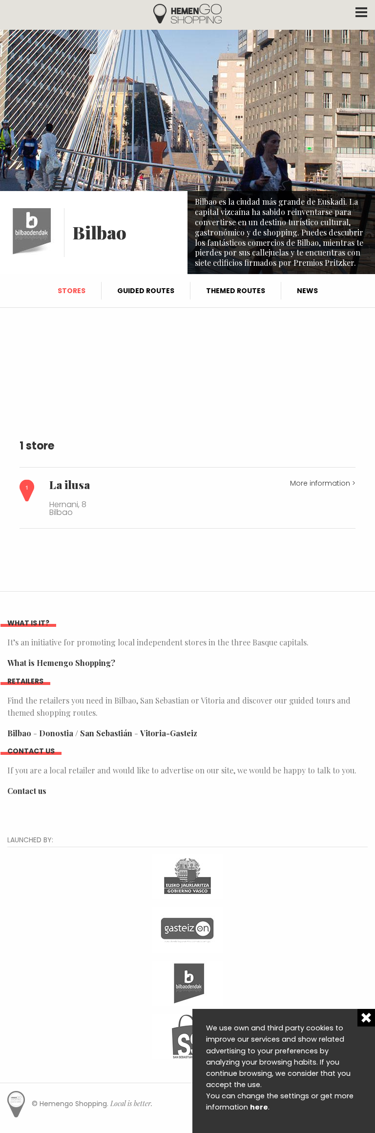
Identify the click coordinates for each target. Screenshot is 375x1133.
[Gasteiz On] (187, 928)
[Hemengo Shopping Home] (187, 13)
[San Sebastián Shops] (187, 1035)
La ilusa (69, 484)
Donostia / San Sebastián (85, 733)
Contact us (26, 791)
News (307, 291)
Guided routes (145, 291)
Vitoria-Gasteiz (168, 733)
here (259, 1107)
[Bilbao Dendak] (187, 982)
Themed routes (235, 291)
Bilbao (19, 733)
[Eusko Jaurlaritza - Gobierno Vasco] (187, 875)
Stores (71, 291)
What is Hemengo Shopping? (61, 663)
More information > (322, 483)
